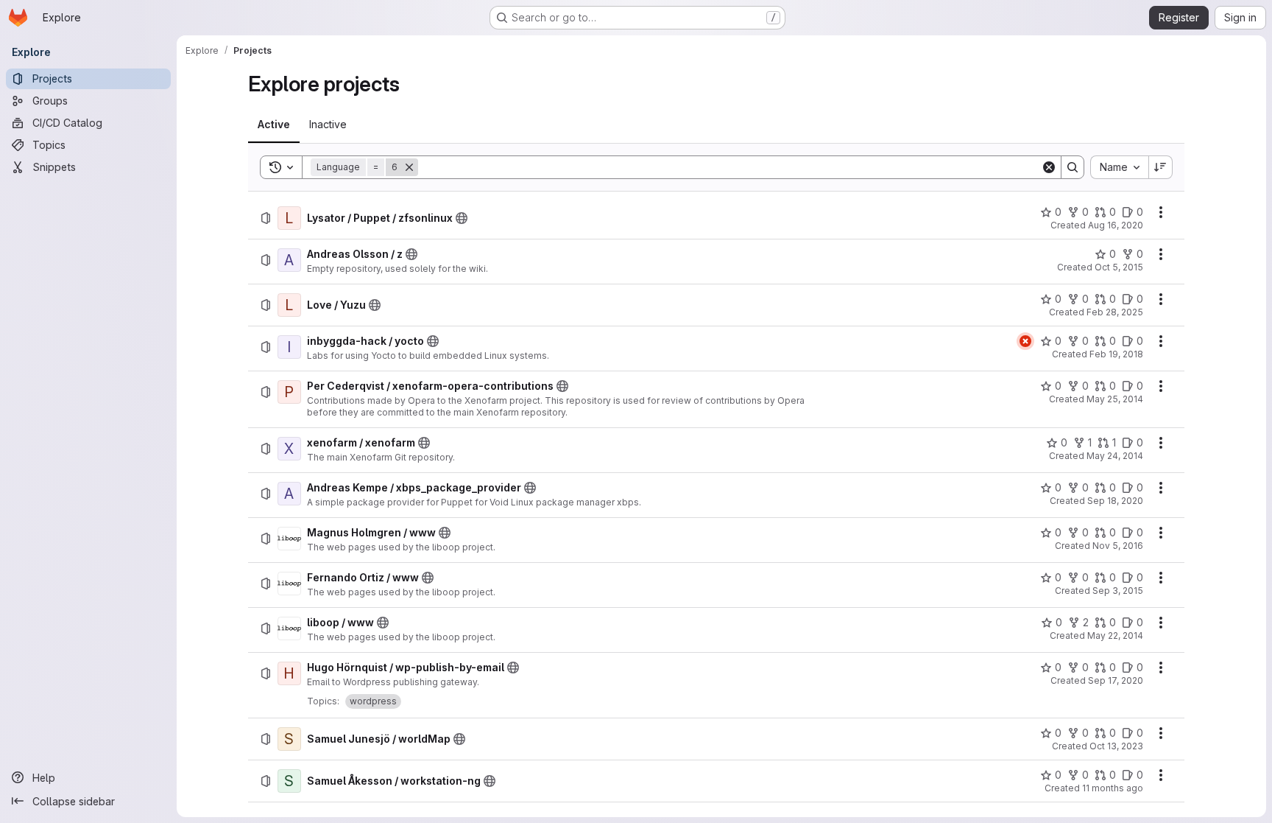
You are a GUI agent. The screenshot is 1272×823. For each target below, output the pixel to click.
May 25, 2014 (1114, 399)
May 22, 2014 (1115, 635)
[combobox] (1119, 167)
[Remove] (409, 167)
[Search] (1072, 167)
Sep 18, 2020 (1115, 500)
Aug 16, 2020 (1115, 225)
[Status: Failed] (1025, 341)
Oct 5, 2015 (1119, 267)
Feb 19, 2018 (1116, 354)
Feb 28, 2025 (1114, 312)
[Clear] (1049, 167)
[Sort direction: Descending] (1161, 167)
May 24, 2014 (1114, 455)
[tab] (274, 124)
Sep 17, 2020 (1115, 680)
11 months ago (1112, 788)
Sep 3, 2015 (1117, 590)
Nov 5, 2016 (1117, 545)
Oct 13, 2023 (1116, 746)
